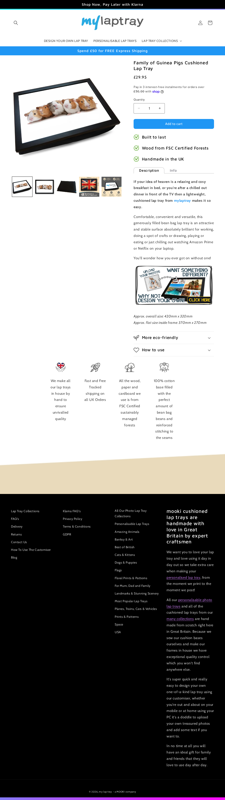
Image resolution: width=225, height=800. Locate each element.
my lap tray (105, 791)
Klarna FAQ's (72, 511)
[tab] (149, 170)
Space (119, 624)
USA (118, 632)
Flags (118, 570)
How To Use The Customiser (31, 550)
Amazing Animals (127, 532)
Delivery (17, 526)
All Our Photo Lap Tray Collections (131, 513)
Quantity (139, 99)
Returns (16, 534)
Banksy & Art (124, 539)
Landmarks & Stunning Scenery (137, 593)
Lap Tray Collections (25, 511)
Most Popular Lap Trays (131, 601)
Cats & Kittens (125, 555)
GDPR (67, 534)
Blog (14, 557)
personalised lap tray (183, 577)
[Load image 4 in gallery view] (89, 187)
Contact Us (19, 542)
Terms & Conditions (77, 526)
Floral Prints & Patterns (131, 578)
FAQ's (15, 519)
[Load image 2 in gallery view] (44, 187)
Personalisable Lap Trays (132, 524)
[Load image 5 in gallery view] (112, 187)
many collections (180, 619)
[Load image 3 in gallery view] (67, 187)
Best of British (125, 547)
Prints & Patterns (127, 617)
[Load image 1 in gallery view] (22, 187)
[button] (16, 23)
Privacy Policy (72, 519)
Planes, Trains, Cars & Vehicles (136, 609)
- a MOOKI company (124, 791)
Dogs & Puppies (126, 562)
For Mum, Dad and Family (133, 586)
